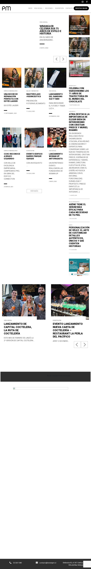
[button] (56, 61)
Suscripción (59, 8)
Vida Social (38, 8)
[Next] (84, 344)
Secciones (48, 8)
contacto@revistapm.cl (47, 563)
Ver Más (34, 191)
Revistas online (81, 8)
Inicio (30, 8)
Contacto (69, 8)
